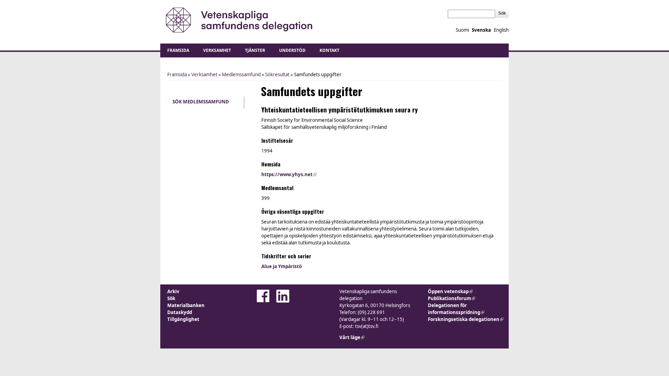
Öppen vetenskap (450, 291)
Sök (171, 298)
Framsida (178, 50)
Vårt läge (351, 337)
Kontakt (329, 50)
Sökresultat (277, 74)
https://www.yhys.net (289, 174)
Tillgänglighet (183, 319)
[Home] (238, 20)
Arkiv (173, 291)
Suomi (462, 30)
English (501, 30)
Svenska (481, 30)
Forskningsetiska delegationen (465, 319)
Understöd (292, 50)
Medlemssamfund (241, 74)
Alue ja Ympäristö (281, 266)
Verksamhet (217, 50)
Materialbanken (186, 305)
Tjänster (255, 50)
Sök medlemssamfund (200, 102)
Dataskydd (179, 312)
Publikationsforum (451, 298)
